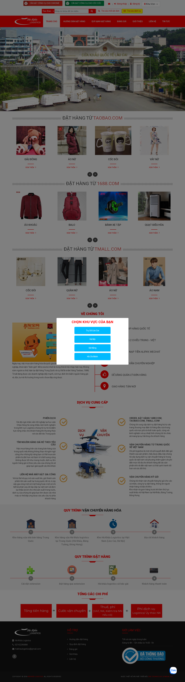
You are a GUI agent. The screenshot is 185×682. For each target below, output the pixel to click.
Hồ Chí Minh (92, 356)
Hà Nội (92, 339)
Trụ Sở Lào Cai (92, 330)
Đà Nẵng (92, 348)
